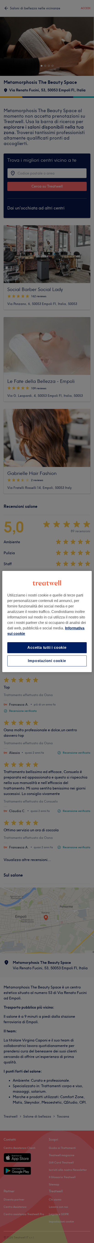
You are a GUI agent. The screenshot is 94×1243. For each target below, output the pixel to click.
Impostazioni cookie (47, 661)
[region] (46, 621)
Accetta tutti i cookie (47, 647)
